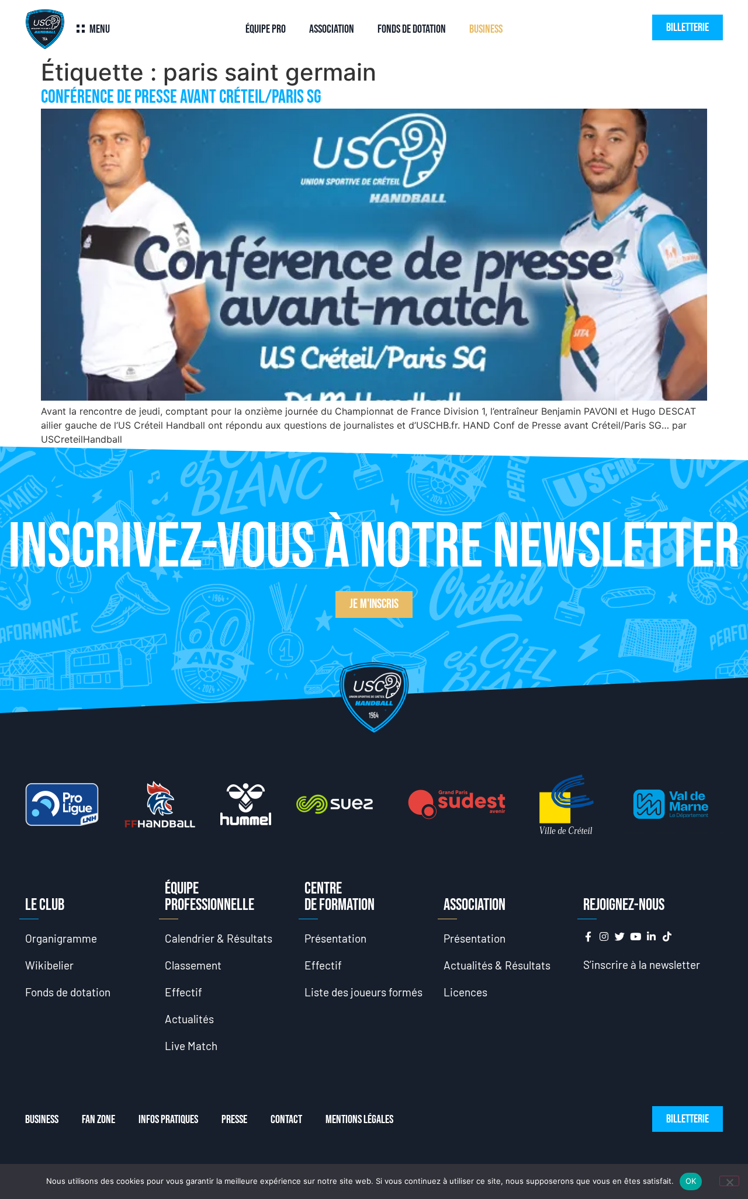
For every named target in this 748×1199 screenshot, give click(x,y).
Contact (286, 1120)
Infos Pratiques (168, 1120)
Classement (193, 965)
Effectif (183, 992)
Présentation (335, 938)
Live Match (191, 1045)
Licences (465, 992)
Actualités (189, 1019)
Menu (99, 29)
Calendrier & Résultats (218, 938)
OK (691, 1181)
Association (331, 29)
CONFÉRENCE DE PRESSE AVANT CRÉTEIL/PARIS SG (181, 97)
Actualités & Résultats (497, 965)
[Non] (729, 1181)
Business (486, 29)
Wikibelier (49, 965)
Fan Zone (98, 1120)
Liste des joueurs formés (363, 992)
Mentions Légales (359, 1120)
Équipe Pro (265, 29)
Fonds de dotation (412, 29)
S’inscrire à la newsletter (641, 964)
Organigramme (61, 938)
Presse (234, 1120)
